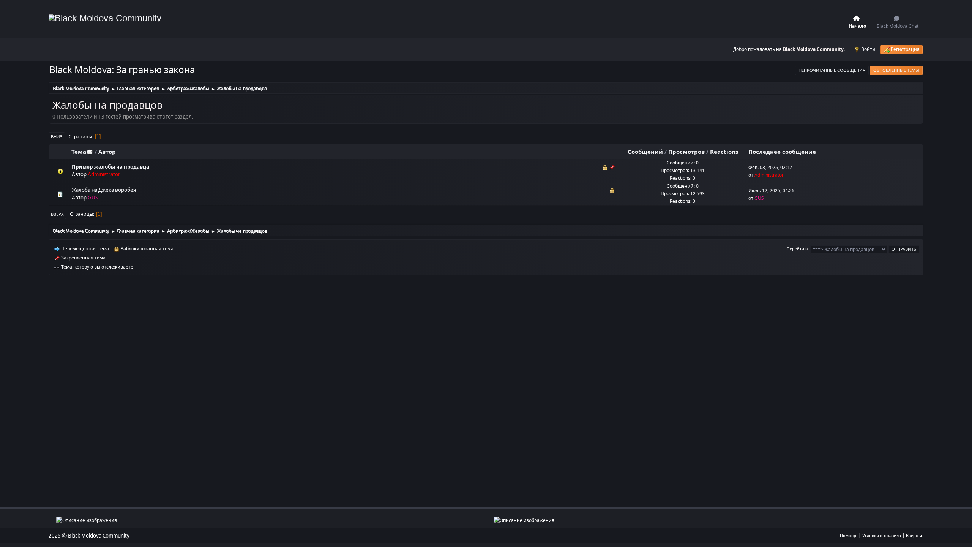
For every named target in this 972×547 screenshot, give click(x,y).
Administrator (104, 174)
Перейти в (797, 248)
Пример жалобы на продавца (110, 166)
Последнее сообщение (782, 151)
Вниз (57, 136)
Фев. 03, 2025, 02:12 (770, 167)
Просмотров (686, 151)
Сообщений (645, 151)
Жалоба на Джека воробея (104, 190)
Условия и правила (881, 535)
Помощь (848, 535)
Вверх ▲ (914, 535)
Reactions (724, 151)
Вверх (57, 214)
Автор (107, 151)
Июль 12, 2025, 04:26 (771, 190)
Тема (78, 151)
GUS (93, 197)
